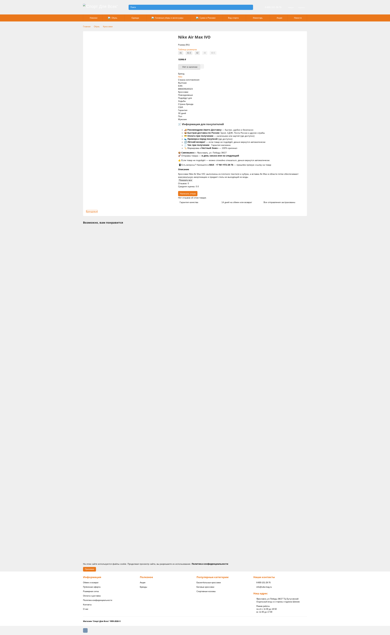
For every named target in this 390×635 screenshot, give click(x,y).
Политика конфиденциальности (97, 600)
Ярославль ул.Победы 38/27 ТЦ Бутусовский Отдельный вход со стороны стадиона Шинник (278, 600)
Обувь (114, 18)
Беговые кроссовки (205, 587)
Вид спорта (233, 18)
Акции (279, 18)
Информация (92, 577)
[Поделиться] (202, 66)
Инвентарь (258, 18)
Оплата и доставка (92, 596)
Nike (180, 76)
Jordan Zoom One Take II (96, 412)
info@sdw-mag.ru (264, 587)
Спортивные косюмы (206, 591)
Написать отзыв (188, 193)
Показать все (185, 180)
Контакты (87, 604)
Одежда (135, 18)
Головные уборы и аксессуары (169, 18)
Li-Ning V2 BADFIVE (94, 544)
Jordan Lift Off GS (92, 280)
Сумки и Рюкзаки (207, 18)
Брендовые (92, 211)
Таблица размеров (187, 49)
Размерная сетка (91, 591)
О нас (85, 609)
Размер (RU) (184, 45)
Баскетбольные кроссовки (209, 582)
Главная (86, 26)
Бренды (143, 587)
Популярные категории (213, 577)
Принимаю (89, 569)
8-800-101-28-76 (273, 7)
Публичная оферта (91, 587)
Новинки (93, 18)
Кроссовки (108, 26)
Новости (298, 18)
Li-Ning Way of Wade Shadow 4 (99, 478)
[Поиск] (250, 7)
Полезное (146, 577)
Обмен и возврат (91, 582)
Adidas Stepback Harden (96, 346)
